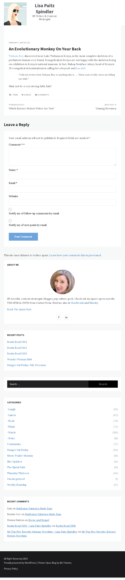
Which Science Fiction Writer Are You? (31, 108)
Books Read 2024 (17, 341)
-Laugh (11, 409)
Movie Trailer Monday (20, 455)
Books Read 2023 (17, 347)
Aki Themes (65, 562)
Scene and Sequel (38, 520)
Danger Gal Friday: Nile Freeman (26, 365)
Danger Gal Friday (17, 450)
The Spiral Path (16, 467)
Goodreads (77, 302)
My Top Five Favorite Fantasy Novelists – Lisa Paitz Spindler (42, 531)
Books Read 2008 (66, 525)
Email (13, 183)
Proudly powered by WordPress (20, 562)
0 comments (43, 95)
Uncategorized (16, 478)
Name (13, 169)
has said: (81, 68)
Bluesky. (94, 302)
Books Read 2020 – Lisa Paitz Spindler (29, 525)
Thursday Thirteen (18, 473)
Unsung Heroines (106, 108)
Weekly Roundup (17, 484)
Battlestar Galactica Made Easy (34, 508)
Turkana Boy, (16, 56)
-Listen (11, 415)
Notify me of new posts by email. (28, 225)
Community (14, 444)
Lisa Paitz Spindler (45, 8)
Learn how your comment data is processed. (75, 255)
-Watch (11, 432)
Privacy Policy (11, 568)
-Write (11, 438)
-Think (15, 95)
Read (19, 309)
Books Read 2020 (17, 353)
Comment (16, 144)
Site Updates (14, 461)
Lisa (28, 42)
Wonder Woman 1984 (19, 359)
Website (13, 196)
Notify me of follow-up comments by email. (34, 213)
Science (27, 95)
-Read (10, 420)
